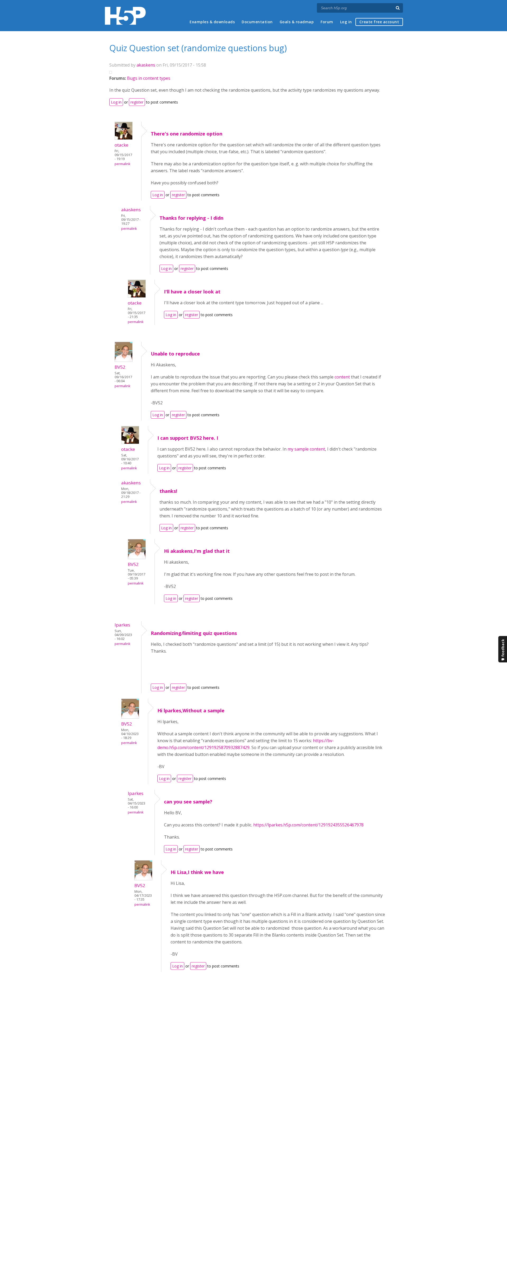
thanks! (168, 491)
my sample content (306, 449)
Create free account (379, 21)
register (136, 102)
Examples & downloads (212, 21)
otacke (121, 145)
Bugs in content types (148, 78)
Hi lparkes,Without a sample (190, 710)
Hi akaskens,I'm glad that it (197, 551)
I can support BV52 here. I (187, 438)
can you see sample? (188, 801)
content (342, 377)
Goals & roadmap (297, 21)
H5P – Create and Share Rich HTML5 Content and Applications (125, 16)
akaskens (146, 65)
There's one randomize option (186, 133)
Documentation (257, 21)
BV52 (120, 367)
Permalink (122, 164)
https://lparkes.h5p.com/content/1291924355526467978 (309, 825)
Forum (327, 21)
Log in (346, 21)
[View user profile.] (124, 138)
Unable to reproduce (175, 353)
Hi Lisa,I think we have (197, 872)
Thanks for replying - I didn (191, 218)
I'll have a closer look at (192, 291)
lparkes (122, 625)
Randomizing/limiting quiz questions (194, 633)
